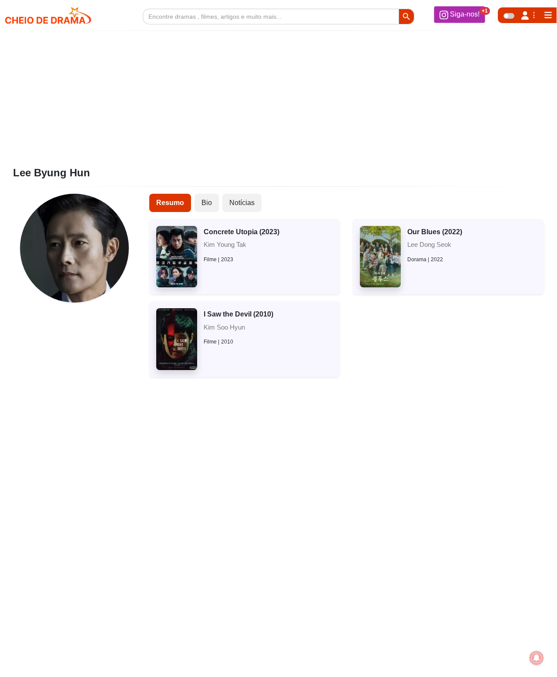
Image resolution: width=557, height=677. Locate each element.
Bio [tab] (206, 202)
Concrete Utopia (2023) (241, 232)
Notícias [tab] (242, 202)
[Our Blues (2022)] (380, 256)
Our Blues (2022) (434, 232)
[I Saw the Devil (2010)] (176, 338)
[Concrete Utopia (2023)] (176, 256)
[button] (459, 14)
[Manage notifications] (537, 658)
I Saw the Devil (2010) (238, 314)
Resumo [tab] (170, 202)
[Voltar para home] (526, 657)
